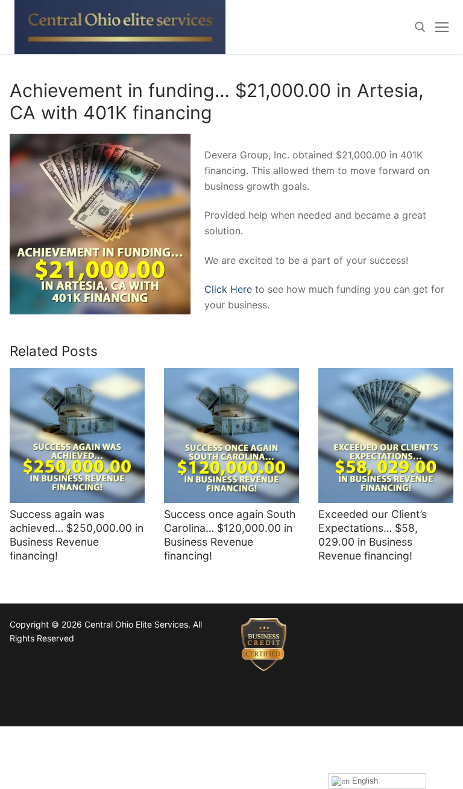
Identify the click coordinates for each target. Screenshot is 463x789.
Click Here (228, 289)
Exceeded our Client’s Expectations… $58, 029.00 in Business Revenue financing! (372, 535)
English (364, 780)
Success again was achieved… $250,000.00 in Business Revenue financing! (76, 535)
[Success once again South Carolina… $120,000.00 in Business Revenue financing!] (231, 435)
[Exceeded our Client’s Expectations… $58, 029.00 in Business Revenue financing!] (385, 435)
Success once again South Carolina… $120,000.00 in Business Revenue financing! (229, 535)
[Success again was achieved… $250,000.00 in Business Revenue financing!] (77, 435)
